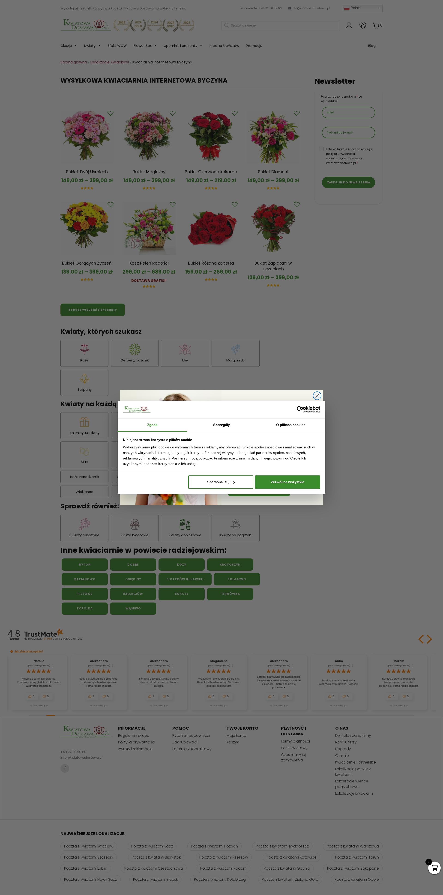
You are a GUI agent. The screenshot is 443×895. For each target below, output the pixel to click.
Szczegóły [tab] (221, 425)
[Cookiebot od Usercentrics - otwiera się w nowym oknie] (300, 409)
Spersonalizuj (218, 482)
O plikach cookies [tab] (290, 425)
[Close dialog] (317, 396)
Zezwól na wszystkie (287, 482)
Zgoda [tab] (152, 425)
